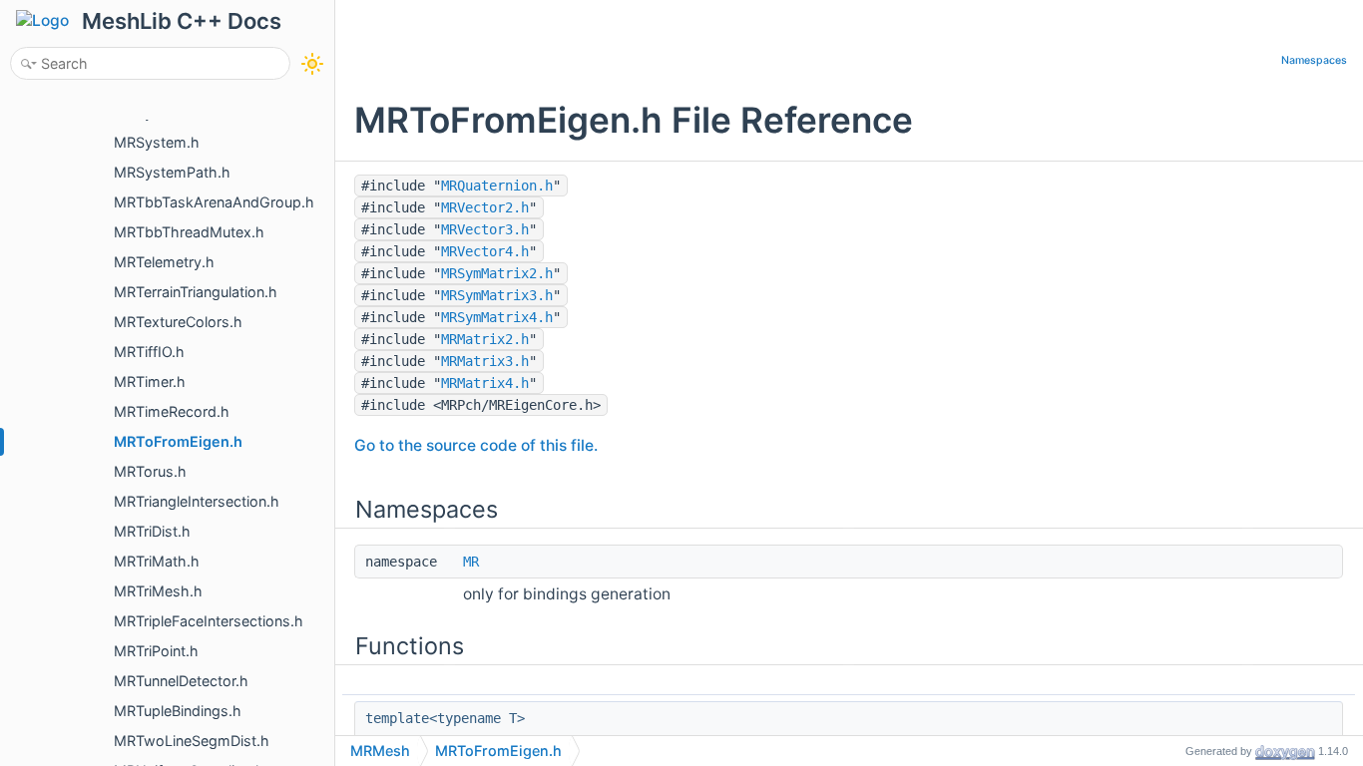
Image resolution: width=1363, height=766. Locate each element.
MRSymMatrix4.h (497, 317)
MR (471, 562)
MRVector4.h (485, 251)
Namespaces (1314, 60)
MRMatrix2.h (485, 339)
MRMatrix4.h (485, 383)
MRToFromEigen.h (498, 750)
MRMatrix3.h (485, 361)
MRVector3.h (485, 229)
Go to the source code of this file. (476, 445)
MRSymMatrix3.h (497, 295)
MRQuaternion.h (497, 185)
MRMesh (380, 750)
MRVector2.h (485, 207)
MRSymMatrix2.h (497, 273)
